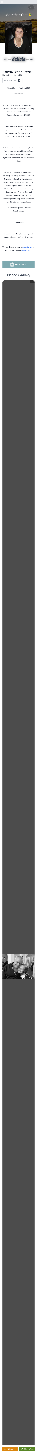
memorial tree (27, 247)
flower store (25, 250)
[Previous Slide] (4, 966)
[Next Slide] (32, 966)
